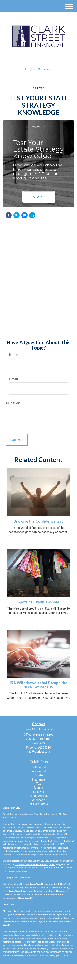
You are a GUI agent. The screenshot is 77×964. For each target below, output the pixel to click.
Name (13, 354)
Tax (38, 783)
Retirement (38, 767)
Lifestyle (38, 792)
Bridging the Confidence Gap (39, 521)
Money (38, 787)
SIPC (68, 883)
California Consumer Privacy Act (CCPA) (35, 864)
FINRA (61, 883)
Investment (38, 771)
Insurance (38, 779)
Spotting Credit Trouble (38, 602)
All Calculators (38, 804)
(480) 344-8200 (41, 69)
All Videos (38, 800)
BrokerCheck (9, 817)
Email (13, 379)
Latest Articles (38, 796)
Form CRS (15, 807)
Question (13, 403)
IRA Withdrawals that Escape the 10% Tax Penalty (38, 684)
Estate (38, 775)
